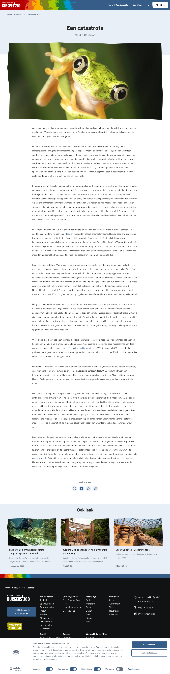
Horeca (66, 603)
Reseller (43, 614)
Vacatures (90, 637)
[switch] (73, 669)
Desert (89, 610)
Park (88, 621)
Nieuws (17, 587)
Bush (88, 600)
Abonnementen (47, 618)
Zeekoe (112, 600)
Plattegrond (45, 628)
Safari (88, 614)
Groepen (67, 637)
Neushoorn (114, 610)
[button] (137, 5)
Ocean (89, 607)
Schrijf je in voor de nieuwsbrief (22, 612)
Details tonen (133, 669)
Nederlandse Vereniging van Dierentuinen (75, 348)
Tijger (111, 607)
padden (66, 233)
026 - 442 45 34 (146, 607)
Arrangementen (47, 607)
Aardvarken (114, 603)
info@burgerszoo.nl (147, 613)
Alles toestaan (149, 645)
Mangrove (90, 603)
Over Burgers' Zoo (71, 600)
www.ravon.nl (39, 458)
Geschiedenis (69, 610)
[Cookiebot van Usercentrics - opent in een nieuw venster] (16, 669)
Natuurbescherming (72, 607)
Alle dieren (114, 614)
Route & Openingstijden (118, 5)
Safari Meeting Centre (50, 637)
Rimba (89, 618)
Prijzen (43, 610)
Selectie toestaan (149, 653)
